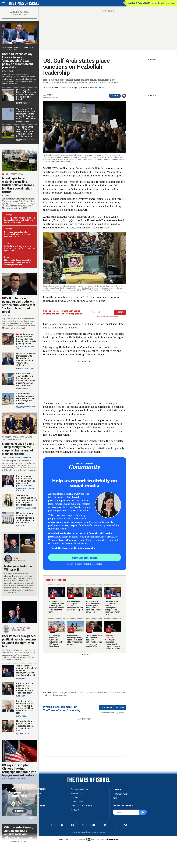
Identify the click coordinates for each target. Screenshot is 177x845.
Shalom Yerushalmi (18, 630)
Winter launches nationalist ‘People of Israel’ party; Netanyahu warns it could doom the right (56, 607)
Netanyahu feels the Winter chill (18, 568)
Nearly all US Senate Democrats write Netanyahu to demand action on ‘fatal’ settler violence (26, 359)
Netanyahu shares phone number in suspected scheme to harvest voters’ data (25, 726)
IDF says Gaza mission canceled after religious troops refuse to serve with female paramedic (93, 607)
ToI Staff (27, 121)
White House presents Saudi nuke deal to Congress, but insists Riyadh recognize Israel (26, 500)
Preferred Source (96, 88)
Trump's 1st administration (100, 693)
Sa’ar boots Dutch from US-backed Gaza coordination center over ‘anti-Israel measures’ (25, 131)
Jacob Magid (8, 71)
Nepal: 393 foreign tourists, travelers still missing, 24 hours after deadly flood (17, 234)
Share (116, 96)
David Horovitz (19, 560)
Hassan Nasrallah (59, 695)
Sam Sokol (22, 678)
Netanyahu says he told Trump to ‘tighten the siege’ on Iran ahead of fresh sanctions (18, 448)
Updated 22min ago (18, 174)
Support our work (85, 557)
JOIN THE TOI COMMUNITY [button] (112, 707)
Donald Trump (83, 693)
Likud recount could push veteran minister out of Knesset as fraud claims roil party (25, 688)
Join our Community (139, 3)
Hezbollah (72, 693)
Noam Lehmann (23, 406)
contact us (75, 810)
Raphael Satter (9, 779)
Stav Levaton (23, 388)
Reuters (21, 368)
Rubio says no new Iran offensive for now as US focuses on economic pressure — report (25, 481)
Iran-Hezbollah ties (119, 693)
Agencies (49, 95)
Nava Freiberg (23, 102)
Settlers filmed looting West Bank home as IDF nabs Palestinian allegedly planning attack (26, 339)
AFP (19, 121)
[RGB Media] (90, 839)
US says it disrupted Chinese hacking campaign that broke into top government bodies (19, 770)
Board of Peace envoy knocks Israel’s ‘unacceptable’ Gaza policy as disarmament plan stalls (112, 608)
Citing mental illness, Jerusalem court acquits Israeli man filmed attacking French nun (17, 262)
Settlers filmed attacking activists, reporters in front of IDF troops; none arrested (75, 640)
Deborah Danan (23, 734)
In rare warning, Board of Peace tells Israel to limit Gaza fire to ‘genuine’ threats (26, 94)
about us (74, 797)
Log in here (120, 712)
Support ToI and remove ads (163, 3)
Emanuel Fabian (21, 104)
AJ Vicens (21, 779)
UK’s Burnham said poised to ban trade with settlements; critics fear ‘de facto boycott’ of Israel (94, 641)
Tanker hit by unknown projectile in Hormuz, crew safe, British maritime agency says (19, 248)
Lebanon (47, 695)
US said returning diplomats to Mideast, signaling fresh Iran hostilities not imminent (26, 518)
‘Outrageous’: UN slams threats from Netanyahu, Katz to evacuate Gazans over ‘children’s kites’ (26, 114)
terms (117, 316)
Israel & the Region (60, 693)
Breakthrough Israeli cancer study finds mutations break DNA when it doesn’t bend (55, 641)
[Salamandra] (111, 839)
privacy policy (76, 793)
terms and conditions (79, 789)
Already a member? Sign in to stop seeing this (84, 564)
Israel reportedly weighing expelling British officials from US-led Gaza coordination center (19, 185)
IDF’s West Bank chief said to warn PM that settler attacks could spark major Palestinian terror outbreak (25, 379)
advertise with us (77, 802)
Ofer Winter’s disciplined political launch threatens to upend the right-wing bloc (112, 643)
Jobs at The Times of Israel (81, 806)
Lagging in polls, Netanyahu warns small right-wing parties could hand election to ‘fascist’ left (25, 707)
